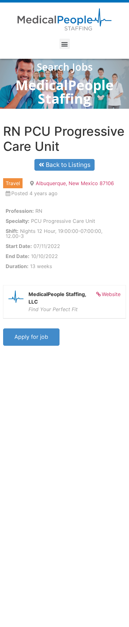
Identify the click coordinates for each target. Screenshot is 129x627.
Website (111, 294)
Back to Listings (67, 164)
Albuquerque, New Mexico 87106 (75, 183)
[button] (64, 44)
